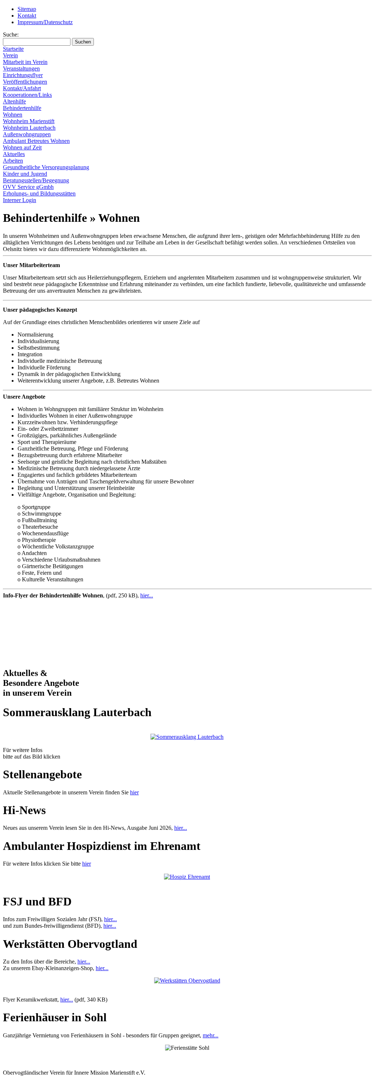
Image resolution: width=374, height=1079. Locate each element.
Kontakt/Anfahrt (22, 88)
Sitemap (27, 9)
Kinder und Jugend (25, 174)
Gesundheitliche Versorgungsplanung (46, 167)
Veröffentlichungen (25, 82)
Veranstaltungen (21, 68)
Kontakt (27, 15)
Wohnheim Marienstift (28, 121)
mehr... (210, 1035)
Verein (10, 55)
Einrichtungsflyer (23, 75)
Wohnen (12, 114)
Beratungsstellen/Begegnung (36, 180)
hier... (146, 595)
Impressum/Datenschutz (45, 22)
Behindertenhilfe (22, 108)
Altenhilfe (14, 101)
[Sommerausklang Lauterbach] (187, 737)
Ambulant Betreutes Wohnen (36, 141)
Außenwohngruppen (27, 134)
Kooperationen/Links (27, 95)
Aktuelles (14, 154)
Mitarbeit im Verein (25, 62)
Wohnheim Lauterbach (29, 128)
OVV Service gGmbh (28, 187)
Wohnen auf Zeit (22, 147)
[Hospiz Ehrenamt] (187, 877)
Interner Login (19, 200)
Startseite (13, 49)
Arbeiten (13, 160)
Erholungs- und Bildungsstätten (39, 193)
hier (134, 792)
